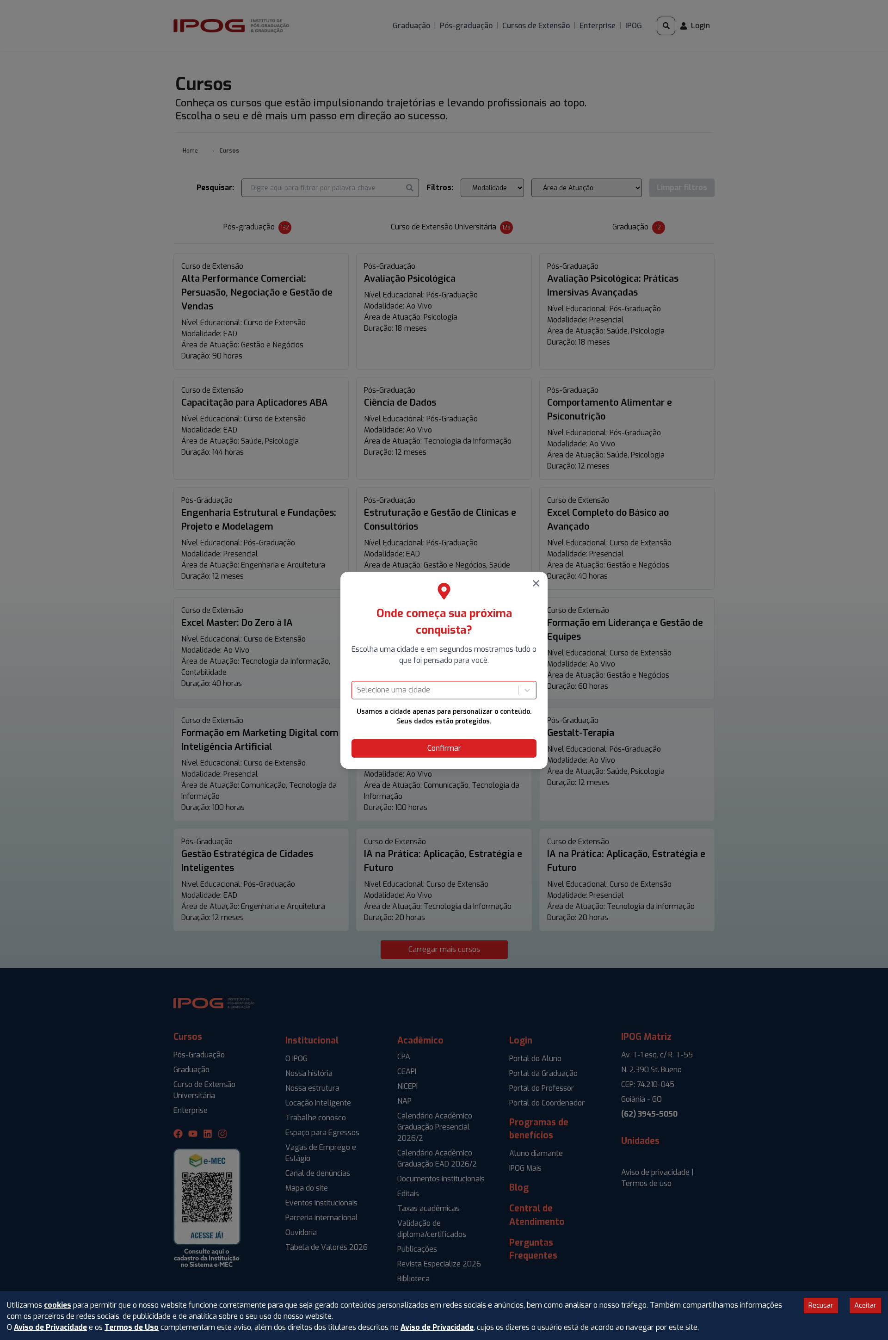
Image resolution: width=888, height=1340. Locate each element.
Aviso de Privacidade (50, 1327)
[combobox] (358, 690)
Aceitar (865, 1305)
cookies (57, 1305)
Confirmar (444, 748)
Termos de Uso (132, 1327)
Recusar (820, 1305)
